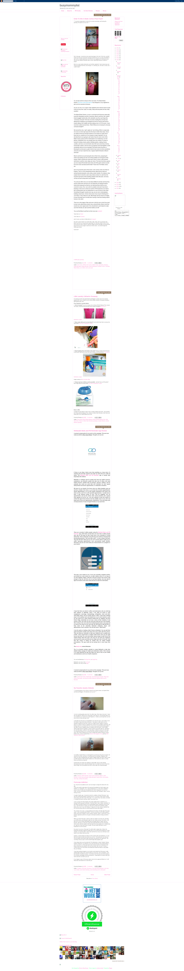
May (119, 163)
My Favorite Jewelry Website (84, 688)
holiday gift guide (77, 266)
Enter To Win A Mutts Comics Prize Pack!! (88, 19)
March (119, 170)
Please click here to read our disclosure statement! (118, 23)
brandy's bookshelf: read (66, 945)
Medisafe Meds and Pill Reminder (90, 475)
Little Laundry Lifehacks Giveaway (86, 296)
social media (76, 869)
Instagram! (94, 219)
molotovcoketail (100, 968)
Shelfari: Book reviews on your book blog (68, 941)
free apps (101, 676)
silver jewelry (105, 777)
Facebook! (82, 216)
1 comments (90, 262)
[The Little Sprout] (106, 954)
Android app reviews (81, 676)
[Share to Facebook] (99, 263)
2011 (117, 188)
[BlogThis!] (96, 263)
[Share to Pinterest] (100, 263)
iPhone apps (79, 678)
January (119, 178)
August (119, 155)
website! (100, 211)
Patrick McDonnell (93, 266)
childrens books (95, 264)
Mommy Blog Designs (83, 968)
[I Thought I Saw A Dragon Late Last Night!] (117, 952)
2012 (117, 186)
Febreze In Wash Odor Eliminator (86, 420)
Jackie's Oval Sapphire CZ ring (96, 733)
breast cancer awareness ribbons (96, 775)
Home (62, 10)
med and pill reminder (87, 678)
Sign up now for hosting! (64, 39)
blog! (87, 663)
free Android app (95, 676)
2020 (117, 50)
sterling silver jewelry (83, 778)
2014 (117, 182)
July (119, 158)
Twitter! (81, 214)
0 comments (90, 417)
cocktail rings (81, 777)
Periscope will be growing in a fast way (100, 868)
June (119, 160)
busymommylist (69, 5)
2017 (117, 55)
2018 (117, 53)
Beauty (104, 10)
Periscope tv (89, 868)
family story (79, 646)
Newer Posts (77, 874)
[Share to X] (98, 263)
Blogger (110, 968)
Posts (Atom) (95, 878)
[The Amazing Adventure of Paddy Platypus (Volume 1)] (61, 953)
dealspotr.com (92, 931)
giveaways (106, 264)
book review (79, 264)
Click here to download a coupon (95, 383)
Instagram (79, 868)
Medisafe (94, 678)
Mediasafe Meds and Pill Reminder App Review (90, 431)
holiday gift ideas (84, 266)
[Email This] (95, 263)
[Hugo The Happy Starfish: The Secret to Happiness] (109, 957)
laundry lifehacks (101, 420)
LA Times (88, 662)
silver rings (76, 778)
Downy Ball (79, 419)
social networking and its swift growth (97, 869)
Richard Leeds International (85, 102)
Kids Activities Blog (86, 379)
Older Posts (107, 874)
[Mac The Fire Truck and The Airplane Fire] (78, 953)
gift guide (101, 264)
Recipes (98, 10)
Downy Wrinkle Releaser (87, 419)
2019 (117, 52)
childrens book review (87, 264)
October (119, 71)
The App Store (87, 659)
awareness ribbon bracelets (82, 775)
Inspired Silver (99, 777)
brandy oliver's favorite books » (118, 961)
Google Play (94, 659)
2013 (117, 184)
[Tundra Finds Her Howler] (84, 953)
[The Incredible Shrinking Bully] (70, 949)
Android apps (88, 676)
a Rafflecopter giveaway (79, 259)
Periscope (84, 868)
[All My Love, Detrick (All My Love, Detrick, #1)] (81, 950)
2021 (117, 48)
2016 (117, 57)
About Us (69, 10)
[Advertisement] (92, 279)
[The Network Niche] (92, 902)
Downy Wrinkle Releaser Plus (99, 419)
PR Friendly (78, 10)
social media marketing (84, 869)
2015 (117, 59)
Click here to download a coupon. (86, 323)
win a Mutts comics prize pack (86, 267)
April (119, 166)
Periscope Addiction (81, 782)
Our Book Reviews (88, 10)
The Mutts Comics (101, 266)
